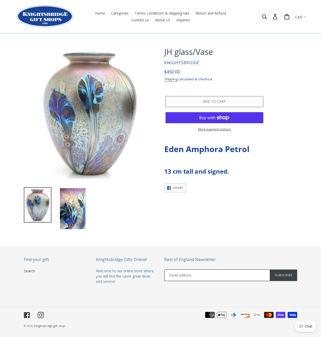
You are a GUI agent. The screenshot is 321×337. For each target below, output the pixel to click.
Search (29, 270)
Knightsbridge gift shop (49, 326)
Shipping (171, 79)
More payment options (214, 129)
